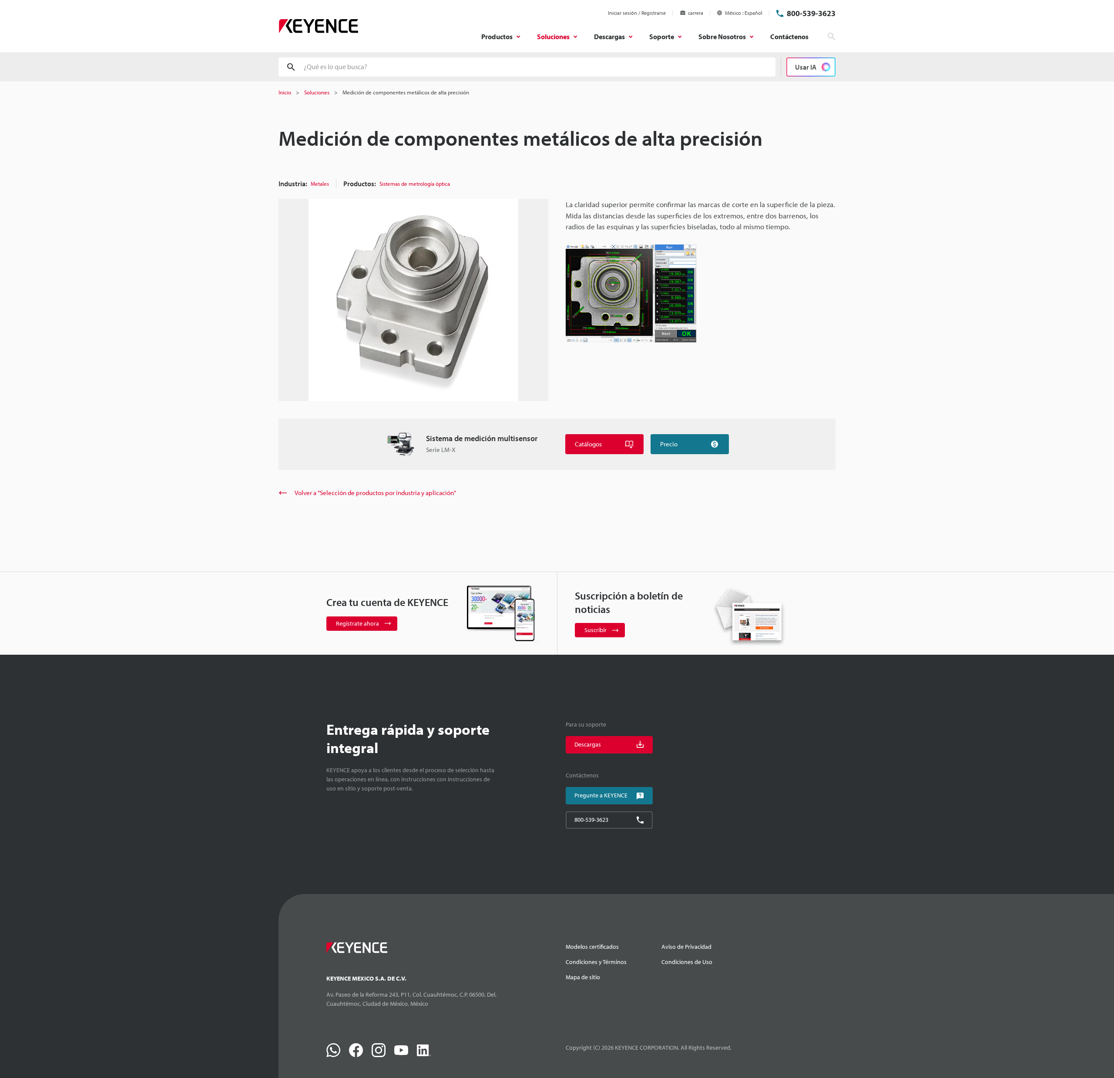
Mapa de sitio (583, 977)
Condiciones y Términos (596, 962)
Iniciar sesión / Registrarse (637, 13)
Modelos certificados (592, 947)
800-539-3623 (811, 13)
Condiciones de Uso (686, 962)
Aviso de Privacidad (686, 947)
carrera (695, 13)
